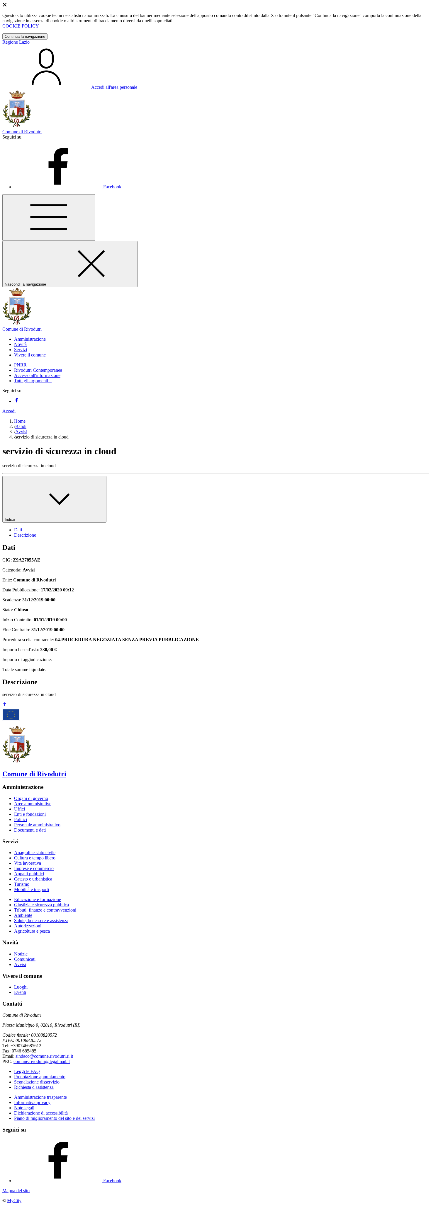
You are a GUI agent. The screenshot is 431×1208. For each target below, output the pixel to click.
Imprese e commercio (34, 868)
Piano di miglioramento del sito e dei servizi (54, 1118)
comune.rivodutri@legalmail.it (41, 1061)
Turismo (21, 884)
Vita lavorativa (27, 863)
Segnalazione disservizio (37, 1081)
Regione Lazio (16, 42)
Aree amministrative (32, 803)
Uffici (19, 808)
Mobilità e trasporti (31, 889)
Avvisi (21, 431)
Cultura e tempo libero (34, 857)
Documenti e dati (30, 829)
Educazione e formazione (37, 899)
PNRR (20, 364)
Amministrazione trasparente (40, 1097)
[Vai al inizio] (4, 704)
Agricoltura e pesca (32, 931)
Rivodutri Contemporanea (38, 370)
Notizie (21, 953)
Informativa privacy (32, 1102)
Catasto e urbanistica (33, 878)
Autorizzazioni (27, 925)
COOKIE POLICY (20, 25)
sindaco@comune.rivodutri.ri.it (44, 1056)
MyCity (14, 1200)
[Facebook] (16, 401)
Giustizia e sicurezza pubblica (41, 904)
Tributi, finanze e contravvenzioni (45, 909)
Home (20, 421)
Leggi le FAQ (27, 1071)
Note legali (24, 1107)
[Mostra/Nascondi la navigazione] (48, 217)
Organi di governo (31, 798)
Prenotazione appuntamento (39, 1076)
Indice (10, 519)
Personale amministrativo (37, 824)
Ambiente (23, 915)
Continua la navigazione (25, 36)
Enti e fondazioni (30, 814)
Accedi (9, 411)
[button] (30, 339)
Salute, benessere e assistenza (41, 920)
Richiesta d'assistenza (34, 1087)
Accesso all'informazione (37, 375)
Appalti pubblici (29, 873)
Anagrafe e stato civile (34, 852)
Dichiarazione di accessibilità (41, 1112)
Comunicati (24, 959)
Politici (20, 819)
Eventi (20, 992)
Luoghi (21, 987)
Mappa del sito (16, 1190)
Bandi (20, 426)
